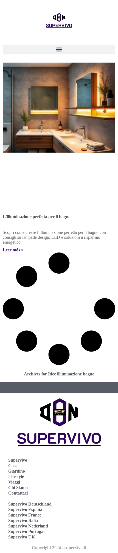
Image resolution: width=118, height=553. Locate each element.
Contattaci (18, 493)
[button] (59, 49)
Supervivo (17, 460)
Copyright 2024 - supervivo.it (59, 547)
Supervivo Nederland (28, 526)
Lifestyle (16, 476)
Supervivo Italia (23, 520)
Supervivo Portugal (26, 531)
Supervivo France (24, 515)
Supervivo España (25, 509)
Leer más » (13, 250)
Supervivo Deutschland (30, 504)
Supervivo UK (21, 537)
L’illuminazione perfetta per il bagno (37, 216)
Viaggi (14, 482)
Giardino (16, 471)
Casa (13, 465)
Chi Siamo (18, 487)
